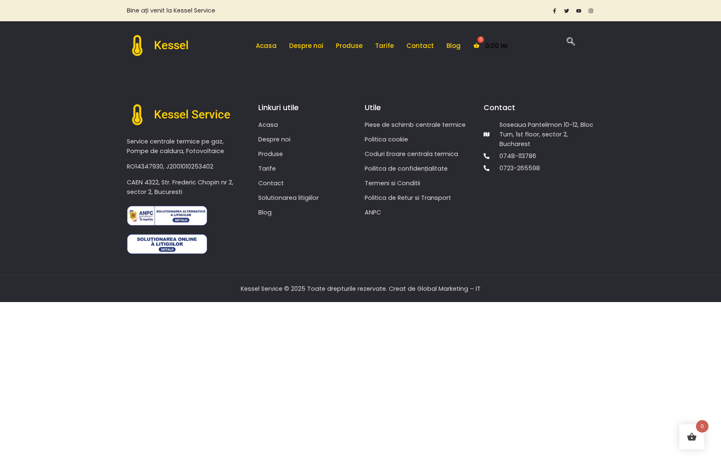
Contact (420, 45)
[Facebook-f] (555, 11)
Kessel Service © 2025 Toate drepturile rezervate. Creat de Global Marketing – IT (361, 289)
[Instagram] (591, 11)
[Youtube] (579, 11)
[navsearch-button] (571, 42)
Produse (349, 45)
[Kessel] (137, 45)
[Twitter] (567, 11)
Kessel (171, 45)
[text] (243, 10)
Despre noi (306, 45)
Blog (453, 45)
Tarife (384, 45)
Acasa (266, 45)
